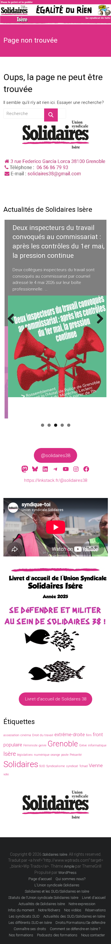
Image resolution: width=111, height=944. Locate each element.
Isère (9, 753)
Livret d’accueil (94, 897)
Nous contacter (93, 935)
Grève (83, 745)
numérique (42, 755)
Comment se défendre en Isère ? (75, 929)
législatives (25, 755)
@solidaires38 (55, 455)
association (11, 735)
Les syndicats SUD (24, 916)
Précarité (76, 755)
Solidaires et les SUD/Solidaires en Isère (57, 891)
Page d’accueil (40, 879)
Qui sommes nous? (70, 879)
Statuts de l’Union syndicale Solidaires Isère (43, 897)
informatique (97, 745)
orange (55, 755)
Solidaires (20, 764)
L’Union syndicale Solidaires (56, 885)
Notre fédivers (49, 910)
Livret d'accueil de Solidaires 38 (55, 699)
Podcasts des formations (57, 935)
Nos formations (21, 935)
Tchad (83, 766)
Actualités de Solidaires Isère (41, 904)
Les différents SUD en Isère (30, 922)
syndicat (72, 766)
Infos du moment (21, 910)
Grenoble (63, 743)
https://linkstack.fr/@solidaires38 (55, 480)
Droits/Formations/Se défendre (80, 922)
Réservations (95, 910)
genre (42, 745)
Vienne (96, 765)
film (89, 735)
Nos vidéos (72, 910)
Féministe (30, 745)
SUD (42, 766)
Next (99, 324)
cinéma (25, 735)
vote (6, 774)
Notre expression (82, 904)
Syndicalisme (55, 766)
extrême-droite (69, 734)
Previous (13, 324)
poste (65, 755)
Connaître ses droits (30, 929)
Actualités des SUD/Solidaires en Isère (74, 916)
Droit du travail (42, 735)
